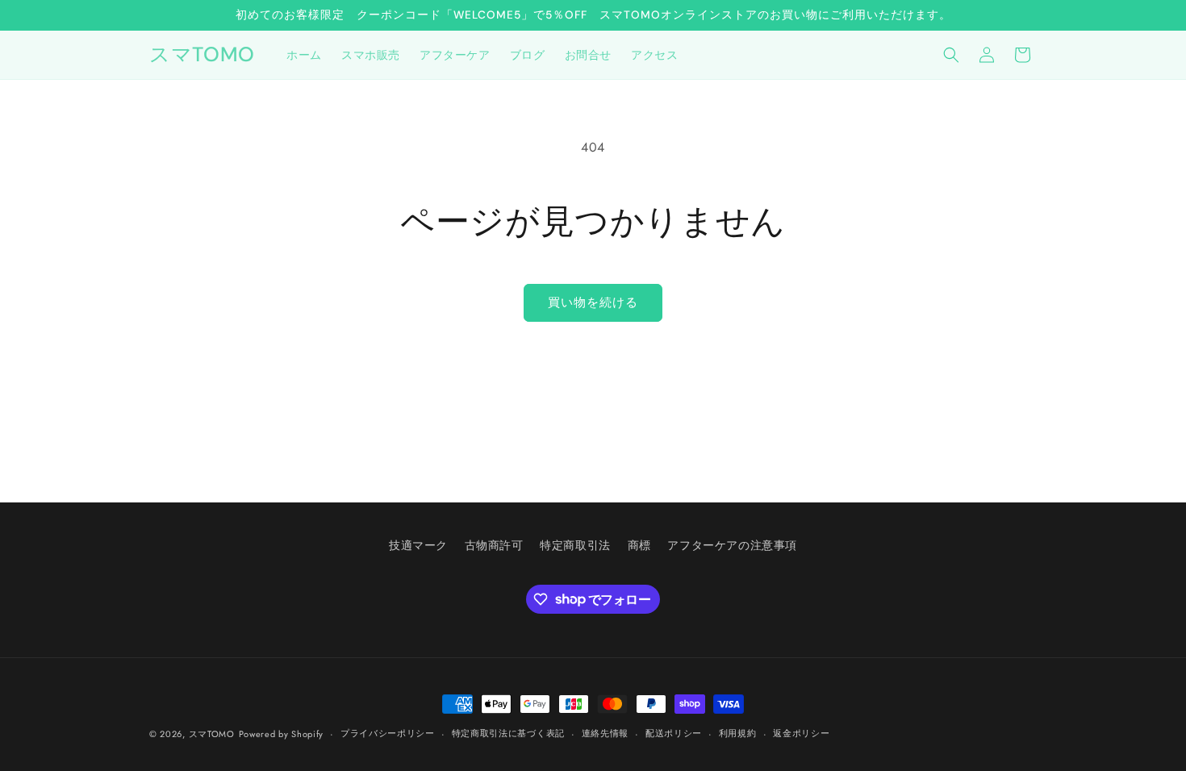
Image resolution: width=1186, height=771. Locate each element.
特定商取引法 (575, 545)
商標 (639, 545)
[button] (951, 55)
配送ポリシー (673, 733)
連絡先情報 (605, 733)
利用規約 (738, 733)
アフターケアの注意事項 (732, 545)
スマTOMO (212, 733)
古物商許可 (494, 545)
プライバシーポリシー (387, 733)
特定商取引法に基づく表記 (508, 733)
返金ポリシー (801, 733)
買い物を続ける (593, 302)
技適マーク (418, 545)
